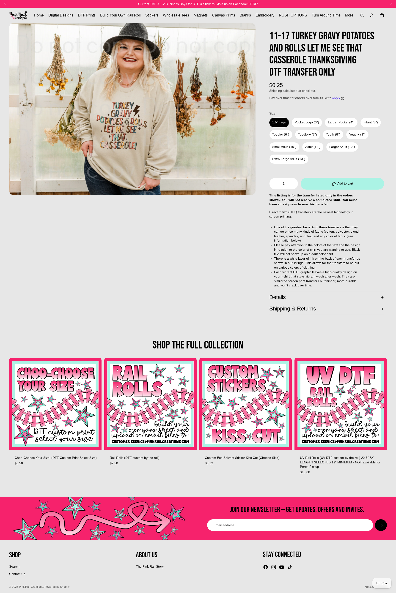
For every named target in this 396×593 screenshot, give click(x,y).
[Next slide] (190, 404)
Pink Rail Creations (31, 586)
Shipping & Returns (292, 308)
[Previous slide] (111, 404)
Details (277, 297)
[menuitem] (349, 15)
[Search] (362, 15)
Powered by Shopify (56, 586)
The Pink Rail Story (150, 566)
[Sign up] (381, 525)
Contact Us (17, 574)
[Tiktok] (289, 567)
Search (14, 566)
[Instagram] (273, 567)
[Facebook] (265, 567)
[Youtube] (281, 567)
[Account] (372, 15)
